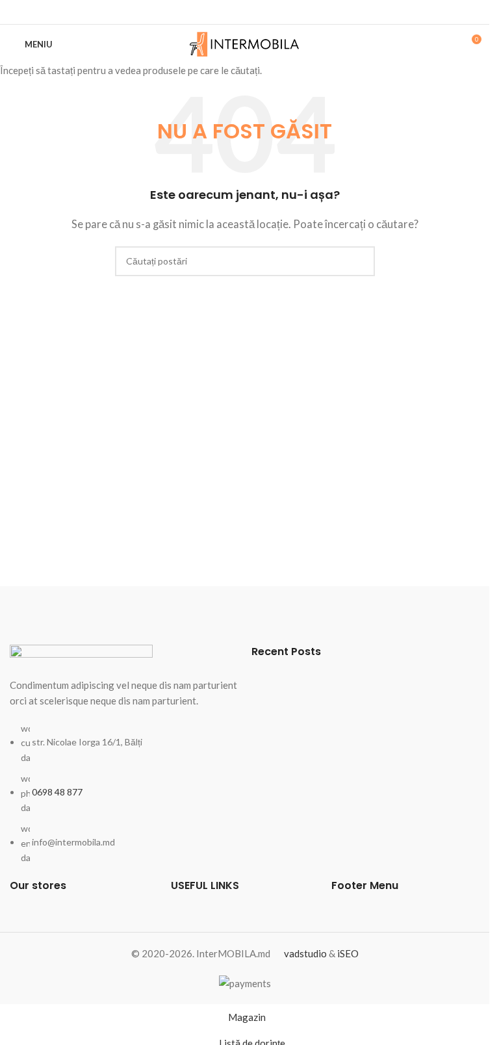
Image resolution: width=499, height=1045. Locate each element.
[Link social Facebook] (245, 12)
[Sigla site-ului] (244, 43)
